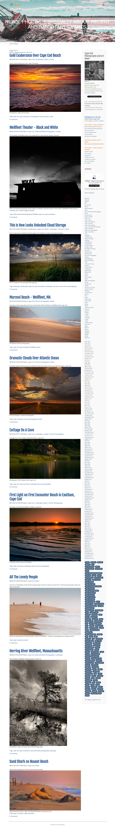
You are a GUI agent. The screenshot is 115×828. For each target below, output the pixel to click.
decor (87, 617)
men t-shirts (88, 153)
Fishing (86, 257)
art (93, 564)
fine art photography (70, 286)
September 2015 (89, 518)
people (87, 658)
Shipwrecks (88, 299)
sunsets (58, 131)
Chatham (87, 235)
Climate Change (89, 238)
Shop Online (88, 301)
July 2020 (87, 420)
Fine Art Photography (42, 301)
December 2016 (89, 493)
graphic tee (89, 632)
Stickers (96, 121)
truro (92, 684)
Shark (86, 297)
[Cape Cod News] (94, 181)
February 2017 (89, 489)
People (86, 285)
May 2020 (87, 424)
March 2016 (88, 508)
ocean (51, 116)
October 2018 (88, 456)
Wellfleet (35, 214)
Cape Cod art (88, 220)
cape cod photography (92, 590)
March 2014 (88, 548)
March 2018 (88, 467)
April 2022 (87, 385)
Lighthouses (88, 270)
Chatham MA (88, 237)
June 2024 (87, 341)
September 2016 (89, 498)
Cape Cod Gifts (89, 223)
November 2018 (89, 454)
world (87, 695)
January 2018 (88, 471)
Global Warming (89, 260)
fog (87, 628)
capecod (91, 193)
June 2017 (87, 482)
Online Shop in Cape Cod (92, 119)
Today (86, 319)
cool (87, 612)
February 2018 (89, 469)
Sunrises (61, 229)
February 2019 (89, 449)
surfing (98, 678)
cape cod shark (90, 595)
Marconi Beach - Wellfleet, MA (30, 297)
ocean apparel (95, 654)
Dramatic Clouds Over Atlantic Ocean (34, 358)
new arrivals (95, 652)
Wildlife (87, 334)
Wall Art (102, 121)
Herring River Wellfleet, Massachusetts (36, 651)
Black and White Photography (44, 131)
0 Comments (13, 119)
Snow (86, 302)
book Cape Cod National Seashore (94, 144)
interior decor (89, 641)
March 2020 (88, 427)
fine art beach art (89, 130)
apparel (88, 564)
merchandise (89, 649)
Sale (86, 296)
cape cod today (90, 599)
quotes (87, 665)
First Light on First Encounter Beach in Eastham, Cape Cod (42, 497)
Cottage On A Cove (22, 430)
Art (85, 203)
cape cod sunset (90, 597)
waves (93, 689)
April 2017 (87, 486)
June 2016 (87, 503)
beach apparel (89, 569)
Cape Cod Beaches (90, 222)
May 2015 (87, 525)
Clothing (87, 240)
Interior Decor (88, 267)
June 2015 (87, 523)
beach (47, 116)
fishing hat (87, 155)
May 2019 (87, 444)
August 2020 (88, 419)
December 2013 (89, 553)
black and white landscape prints (93, 128)
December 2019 (89, 432)
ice (93, 639)
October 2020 (88, 415)
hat (86, 636)
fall (86, 623)
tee (94, 682)
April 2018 (87, 466)
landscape (16, 286)
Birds (86, 210)
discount (95, 619)
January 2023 (88, 370)
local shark (89, 645)
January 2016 (88, 511)
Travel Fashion (89, 322)
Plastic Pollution (89, 289)
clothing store (89, 610)
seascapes (95, 667)
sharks (100, 669)
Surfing (86, 312)
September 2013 (89, 558)
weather (100, 689)
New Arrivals (88, 277)
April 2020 (87, 425)
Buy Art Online (89, 217)
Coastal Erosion (89, 245)
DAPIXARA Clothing (90, 248)
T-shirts (87, 316)
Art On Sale (88, 205)
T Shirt (86, 314)
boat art (88, 575)
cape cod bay (89, 582)
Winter (86, 336)
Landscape (53, 229)
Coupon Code (88, 247)
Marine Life (88, 272)
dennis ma (94, 617)
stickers (88, 676)
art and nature (89, 566)
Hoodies (87, 265)
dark (100, 614)
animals (100, 562)
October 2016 (88, 496)
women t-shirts (89, 151)
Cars (86, 233)
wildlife (94, 691)
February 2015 (89, 530)
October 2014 (88, 536)
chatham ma (89, 604)
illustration (99, 639)
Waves (86, 329)
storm (93, 676)
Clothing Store (88, 242)
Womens (87, 338)
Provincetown (88, 292)
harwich (99, 634)
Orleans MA (88, 284)
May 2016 (87, 504)
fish (87, 625)
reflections (95, 665)
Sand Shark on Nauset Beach (29, 761)
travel (87, 684)
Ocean (52, 59)
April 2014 (87, 546)
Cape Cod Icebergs (90, 225)
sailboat (88, 667)
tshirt (97, 684)
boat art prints (88, 134)
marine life (97, 645)
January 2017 (88, 491)
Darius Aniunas (89, 83)
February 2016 (89, 509)
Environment (88, 254)
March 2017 (88, 488)
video (100, 687)
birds (87, 571)
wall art (88, 689)
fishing (92, 625)
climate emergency (91, 606)
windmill (101, 691)
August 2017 (88, 479)
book (99, 575)
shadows (88, 669)
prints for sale (89, 663)
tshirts (87, 687)
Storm (86, 306)
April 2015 (87, 526)
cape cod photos (24, 116)
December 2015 (89, 513)
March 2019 (88, 447)
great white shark (90, 634)
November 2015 (89, 514)
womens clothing (96, 693)
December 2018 (89, 452)
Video (86, 326)
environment (98, 621)
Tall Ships (87, 317)
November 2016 (89, 494)
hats (91, 636)
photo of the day (96, 658)
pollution (99, 660)
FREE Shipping (88, 259)
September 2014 (20, 52)
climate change (99, 604)
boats (94, 575)
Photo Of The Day (90, 287)
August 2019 (88, 439)
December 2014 (89, 533)
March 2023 (88, 367)
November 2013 (89, 555)
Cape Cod (31, 59)
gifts (87, 630)
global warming (94, 630)
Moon (86, 274)
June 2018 (87, 462)
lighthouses (97, 643)
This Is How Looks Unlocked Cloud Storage (38, 225)
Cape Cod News (89, 228)
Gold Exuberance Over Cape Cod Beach (35, 55)
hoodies (88, 639)
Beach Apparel (89, 208)
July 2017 (87, 481)
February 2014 (89, 550)
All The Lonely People (24, 577)
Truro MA (87, 324)
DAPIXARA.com (95, 89)
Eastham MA (88, 252)
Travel (86, 321)
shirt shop (96, 671)
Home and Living (89, 264)
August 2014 (88, 540)
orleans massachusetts (92, 656)
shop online (89, 673)
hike (96, 636)
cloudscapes (34, 116)
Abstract (87, 198)
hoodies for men (89, 157)
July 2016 (87, 501)
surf (93, 678)
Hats (86, 262)
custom (88, 614)
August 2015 (88, 519)
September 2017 (89, 477)
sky (95, 673)
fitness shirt (99, 625)
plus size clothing (89, 161)
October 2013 (88, 556)
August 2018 (88, 459)
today (98, 682)
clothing (100, 606)
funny (101, 628)
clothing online (90, 608)
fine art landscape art (90, 132)
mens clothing (89, 647)
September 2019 (89, 437)
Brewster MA (88, 215)
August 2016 (88, 499)
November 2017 (89, 474)
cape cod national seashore (93, 586)
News (86, 279)
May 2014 (87, 545)
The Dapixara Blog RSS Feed (92, 699)
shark (94, 669)
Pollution (87, 290)
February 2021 (89, 409)
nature (87, 652)
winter (87, 693)
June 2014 (87, 543)
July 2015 (87, 521)
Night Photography (90, 280)
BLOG (11, 52)
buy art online (98, 577)
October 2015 (88, 516)
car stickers (88, 163)
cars (98, 601)
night (101, 652)
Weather (87, 331)
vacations (94, 687)
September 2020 (89, 417)
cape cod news (99, 189)
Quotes (87, 294)
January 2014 (88, 551)
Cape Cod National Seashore (92, 227)
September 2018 (89, 457)
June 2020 (87, 422)
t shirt (87, 562)
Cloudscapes (39, 59)
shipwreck (88, 671)
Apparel (90, 121)
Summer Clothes (89, 307)
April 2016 (87, 506)
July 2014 (29, 52)
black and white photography (22, 214)
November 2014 (89, 535)
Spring (86, 304)
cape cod (16, 116)
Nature (86, 275)
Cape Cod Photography (91, 230)
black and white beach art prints (93, 126)
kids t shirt (98, 641)
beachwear (99, 569)
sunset (87, 678)
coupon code (94, 612)
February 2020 (89, 429)
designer (88, 619)
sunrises (41, 116)
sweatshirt (88, 680)
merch (97, 647)
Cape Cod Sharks (89, 232)
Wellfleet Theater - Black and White (34, 127)
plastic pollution (90, 660)
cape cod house (90, 584)
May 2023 (87, 363)
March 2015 (88, 528)
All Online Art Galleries (91, 136)
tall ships (88, 682)
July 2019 (87, 440)
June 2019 (87, 442)
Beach (47, 59)
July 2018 (87, 461)
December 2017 (89, 472)
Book (86, 213)
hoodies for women (90, 159)
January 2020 (88, 430)
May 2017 (87, 484)
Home (11, 44)
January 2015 (88, 531)
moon (96, 649)
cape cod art (96, 580)
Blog (15, 44)
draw (101, 619)
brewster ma (89, 577)
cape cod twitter (90, 601)
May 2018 (87, 464)
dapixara (94, 614)
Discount (87, 250)
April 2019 (87, 446)
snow (99, 673)
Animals (87, 200)
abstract (93, 562)
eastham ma (89, 621)
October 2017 (88, 476)
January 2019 (88, 451)
